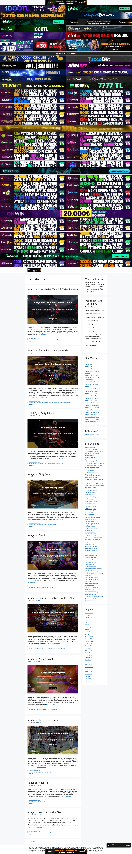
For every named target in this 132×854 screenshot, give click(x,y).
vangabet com (89, 499)
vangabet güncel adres (92, 523)
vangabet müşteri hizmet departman (91, 550)
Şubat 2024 (88, 650)
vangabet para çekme (90, 559)
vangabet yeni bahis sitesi (89, 585)
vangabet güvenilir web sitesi (90, 535)
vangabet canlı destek (91, 490)
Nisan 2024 (88, 646)
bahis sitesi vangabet (91, 449)
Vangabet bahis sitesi (94, 479)
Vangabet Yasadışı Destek (92, 421)
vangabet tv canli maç (91, 570)
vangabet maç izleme (91, 548)
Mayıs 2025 (88, 620)
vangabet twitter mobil (50, 587)
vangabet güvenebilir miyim (90, 532)
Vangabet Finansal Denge (92, 405)
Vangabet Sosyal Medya (92, 381)
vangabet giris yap (90, 512)
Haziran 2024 (89, 641)
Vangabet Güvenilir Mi (91, 533)
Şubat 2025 (88, 622)
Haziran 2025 (89, 617)
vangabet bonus (98, 483)
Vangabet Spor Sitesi (91, 369)
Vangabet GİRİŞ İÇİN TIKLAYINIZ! (66, 53)
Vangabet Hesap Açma (91, 384)
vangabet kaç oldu (89, 540)
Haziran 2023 (89, 669)
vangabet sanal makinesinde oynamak (62, 402)
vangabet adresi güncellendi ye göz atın (38, 648)
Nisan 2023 (88, 674)
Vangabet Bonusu (90, 414)
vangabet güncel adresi (91, 525)
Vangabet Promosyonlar (34, 338)
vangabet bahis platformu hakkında (45, 402)
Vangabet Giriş (89, 364)
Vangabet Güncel (90, 521)
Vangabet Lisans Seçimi (92, 393)
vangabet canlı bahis (90, 488)
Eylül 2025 (88, 615)
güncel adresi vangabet (91, 459)
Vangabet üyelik (90, 594)
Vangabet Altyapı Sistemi (92, 375)
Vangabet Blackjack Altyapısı (93, 403)
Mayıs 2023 (88, 671)
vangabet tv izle (89, 573)
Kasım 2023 (88, 657)
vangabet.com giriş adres (94, 467)
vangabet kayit (88, 539)
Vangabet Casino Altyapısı (92, 396)
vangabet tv (99, 568)
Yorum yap (31, 341)
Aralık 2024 (88, 627)
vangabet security (99, 560)
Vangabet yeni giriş (92, 587)
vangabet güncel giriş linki (90, 530)
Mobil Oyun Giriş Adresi (41, 413)
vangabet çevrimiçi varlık (89, 589)
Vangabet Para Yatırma (91, 557)
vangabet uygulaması (89, 575)
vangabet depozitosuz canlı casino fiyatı (92, 501)
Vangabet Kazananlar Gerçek (93, 412)
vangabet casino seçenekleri (90, 496)
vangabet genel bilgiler (90, 506)
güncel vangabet (91, 461)
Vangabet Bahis (32, 339)
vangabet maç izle (91, 546)
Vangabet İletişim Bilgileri (92, 407)
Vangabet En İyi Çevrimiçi (92, 419)
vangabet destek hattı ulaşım (90, 503)
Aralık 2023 (88, 655)
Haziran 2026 (89, 613)
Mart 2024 (88, 648)
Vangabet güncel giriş (90, 526)
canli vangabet (89, 451)
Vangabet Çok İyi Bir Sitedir (92, 388)
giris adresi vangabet (92, 453)
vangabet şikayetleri (98, 596)
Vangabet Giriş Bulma (91, 400)
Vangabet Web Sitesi (91, 577)
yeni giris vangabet (90, 600)
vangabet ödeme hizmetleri (91, 592)
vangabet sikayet (90, 562)
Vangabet (88, 386)
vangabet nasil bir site (90, 551)
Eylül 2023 (88, 662)
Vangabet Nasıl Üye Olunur (91, 555)
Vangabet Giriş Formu (40, 474)
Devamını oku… (43, 334)
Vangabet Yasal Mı (38, 782)
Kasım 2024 (88, 629)
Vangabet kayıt (96, 539)
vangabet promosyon (90, 560)
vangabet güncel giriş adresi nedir (55, 463)
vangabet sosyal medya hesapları (91, 566)
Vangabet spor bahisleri (62, 339)
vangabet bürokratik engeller (90, 485)
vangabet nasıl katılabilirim (90, 553)
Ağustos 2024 (89, 636)
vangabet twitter (99, 573)
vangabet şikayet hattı (89, 596)
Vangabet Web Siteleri (91, 391)
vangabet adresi (90, 470)
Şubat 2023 (88, 678)
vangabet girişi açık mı (42, 709)
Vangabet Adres (90, 469)
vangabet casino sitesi (91, 498)
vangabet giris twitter (90, 510)
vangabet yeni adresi (91, 583)
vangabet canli (100, 485)
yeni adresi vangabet (91, 598)
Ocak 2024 (88, 653)
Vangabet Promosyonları (92, 366)
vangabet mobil (40, 587)
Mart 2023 (88, 676)
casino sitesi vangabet (99, 451)
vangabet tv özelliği (60, 648)
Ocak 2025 (88, 624)
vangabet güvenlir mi (90, 537)
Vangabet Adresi (90, 362)
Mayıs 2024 (88, 643)
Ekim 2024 (88, 631)
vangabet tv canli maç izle (92, 572)
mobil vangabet (98, 465)
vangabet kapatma (98, 537)
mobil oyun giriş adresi (34, 463)
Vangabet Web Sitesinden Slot (45, 812)
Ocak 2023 (88, 681)
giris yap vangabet (90, 457)
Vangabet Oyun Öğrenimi (92, 417)
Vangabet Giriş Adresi (92, 517)
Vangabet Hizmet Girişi (91, 398)
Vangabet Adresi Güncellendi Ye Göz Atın (51, 598)
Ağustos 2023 (89, 664)
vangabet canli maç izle (90, 487)
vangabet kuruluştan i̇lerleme (90, 544)
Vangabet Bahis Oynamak (91, 477)
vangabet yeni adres (90, 581)
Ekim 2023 (88, 660)
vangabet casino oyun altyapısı (90, 494)
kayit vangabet (99, 463)
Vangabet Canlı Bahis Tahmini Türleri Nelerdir (53, 289)
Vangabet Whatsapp (92, 579)
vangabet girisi (90, 509)
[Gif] (66, 128)
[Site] (33, 92)
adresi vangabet (90, 447)
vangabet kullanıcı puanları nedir (91, 542)
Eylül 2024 (88, 634)
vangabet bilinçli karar (89, 483)
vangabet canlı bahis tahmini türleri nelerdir (46, 339)
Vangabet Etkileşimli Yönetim (93, 410)
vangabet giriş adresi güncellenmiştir (91, 519)
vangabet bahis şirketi (42, 524)
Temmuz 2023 (89, 667)
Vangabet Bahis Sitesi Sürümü (44, 720)
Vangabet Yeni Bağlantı (41, 659)
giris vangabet (89, 455)
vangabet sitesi (89, 564)
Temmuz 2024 (89, 639)
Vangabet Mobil (36, 535)
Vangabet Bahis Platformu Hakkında (48, 350)
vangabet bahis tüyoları (89, 481)
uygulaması (87, 467)
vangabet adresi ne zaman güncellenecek (92, 472)
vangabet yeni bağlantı (53, 709)
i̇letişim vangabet (89, 463)
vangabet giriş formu (52, 524)
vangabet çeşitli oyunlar (90, 591)
